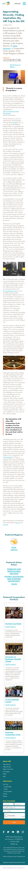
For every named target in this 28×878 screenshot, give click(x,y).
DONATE (17, 4)
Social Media (8, 791)
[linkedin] (18, 832)
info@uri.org (14, 844)
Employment (5, 862)
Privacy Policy (11, 862)
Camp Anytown (10, 47)
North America (14, 548)
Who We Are (7, 764)
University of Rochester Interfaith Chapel (13, 659)
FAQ (21, 862)
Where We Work (8, 769)
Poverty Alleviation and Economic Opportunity (14, 578)
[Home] (6, 5)
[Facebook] (3, 832)
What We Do (7, 767)
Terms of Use (16, 862)
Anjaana (5, 524)
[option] (14, 269)
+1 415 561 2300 (14, 841)
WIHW (15, 122)
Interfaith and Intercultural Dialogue (14, 571)
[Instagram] (23, 832)
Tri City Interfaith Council (10, 291)
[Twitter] (8, 832)
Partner (5, 796)
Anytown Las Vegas (13, 623)
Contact (23, 862)
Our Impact (6, 772)
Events (5, 789)
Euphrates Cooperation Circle (12, 733)
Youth (14, 584)
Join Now (5, 784)
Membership (7, 787)
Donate (5, 794)
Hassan (17, 522)
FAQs (4, 774)
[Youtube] (13, 832)
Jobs (4, 776)
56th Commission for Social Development (11, 112)
